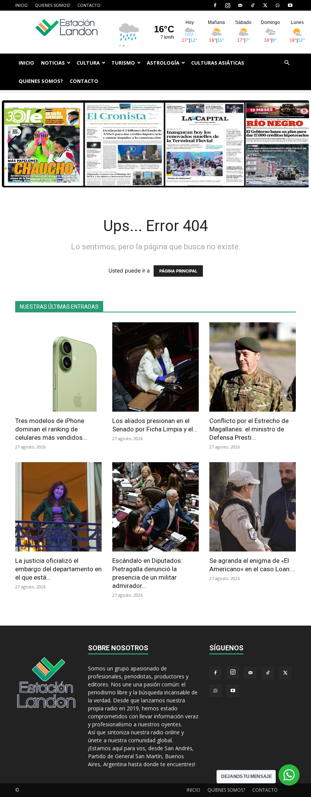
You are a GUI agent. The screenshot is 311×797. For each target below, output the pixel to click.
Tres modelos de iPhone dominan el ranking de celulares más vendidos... (51, 429)
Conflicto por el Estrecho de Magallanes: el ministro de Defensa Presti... (249, 429)
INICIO (21, 5)
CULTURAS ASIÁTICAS (217, 62)
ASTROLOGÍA (163, 62)
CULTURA (88, 62)
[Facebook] (215, 5)
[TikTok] (252, 5)
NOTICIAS (53, 62)
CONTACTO (89, 5)
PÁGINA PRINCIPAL (178, 271)
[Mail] (240, 5)
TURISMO (123, 62)
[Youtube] (290, 5)
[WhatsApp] (277, 5)
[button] (287, 63)
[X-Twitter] (265, 5)
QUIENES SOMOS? (52, 5)
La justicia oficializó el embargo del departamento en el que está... (58, 569)
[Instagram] (227, 5)
